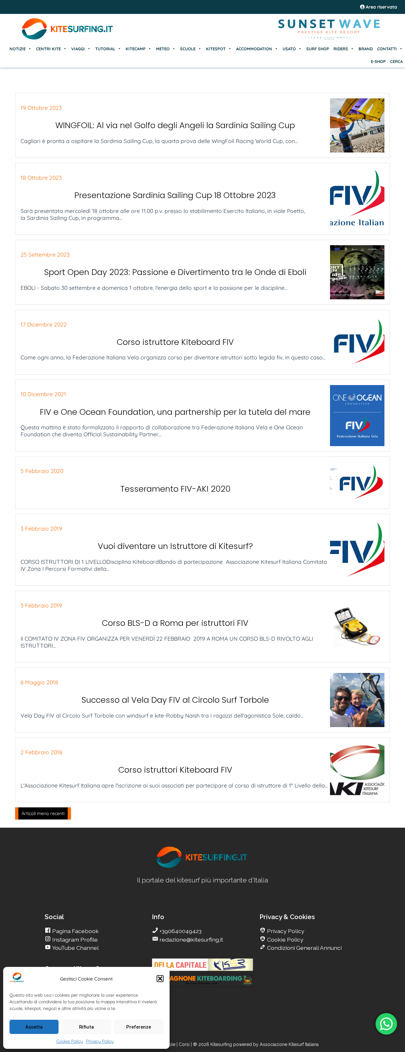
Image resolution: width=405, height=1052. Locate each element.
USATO (289, 48)
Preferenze (138, 1027)
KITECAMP (136, 48)
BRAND (365, 48)
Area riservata (380, 7)
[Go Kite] (67, 38)
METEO (163, 48)
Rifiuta (86, 1027)
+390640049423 (180, 931)
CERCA (396, 61)
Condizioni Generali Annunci (304, 947)
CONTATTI (387, 48)
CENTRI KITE (48, 48)
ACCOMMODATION (254, 48)
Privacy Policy (100, 1041)
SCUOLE (188, 48)
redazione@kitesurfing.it (190, 939)
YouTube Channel (75, 947)
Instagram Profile (74, 939)
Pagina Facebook (75, 931)
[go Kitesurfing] (202, 866)
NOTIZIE (17, 48)
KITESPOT (216, 48)
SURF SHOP (317, 48)
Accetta (34, 1027)
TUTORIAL (105, 48)
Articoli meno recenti (43, 813)
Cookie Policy (69, 1041)
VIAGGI (78, 48)
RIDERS (340, 48)
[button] (160, 978)
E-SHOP (378, 61)
